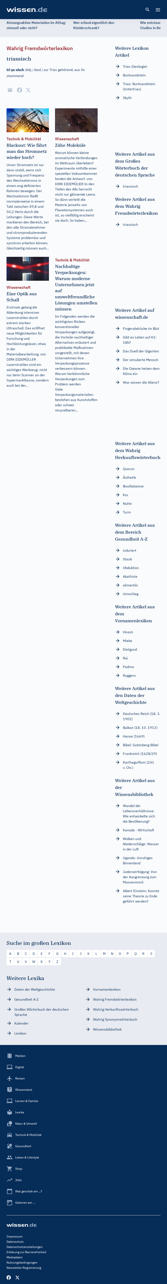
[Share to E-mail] (10, 90)
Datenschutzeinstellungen (25, 1247)
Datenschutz (15, 1242)
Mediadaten (15, 1257)
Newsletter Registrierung (24, 1268)
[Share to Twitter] (28, 90)
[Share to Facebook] (19, 90)
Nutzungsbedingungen (22, 1262)
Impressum (14, 1236)
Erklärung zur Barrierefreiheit (26, 1252)
